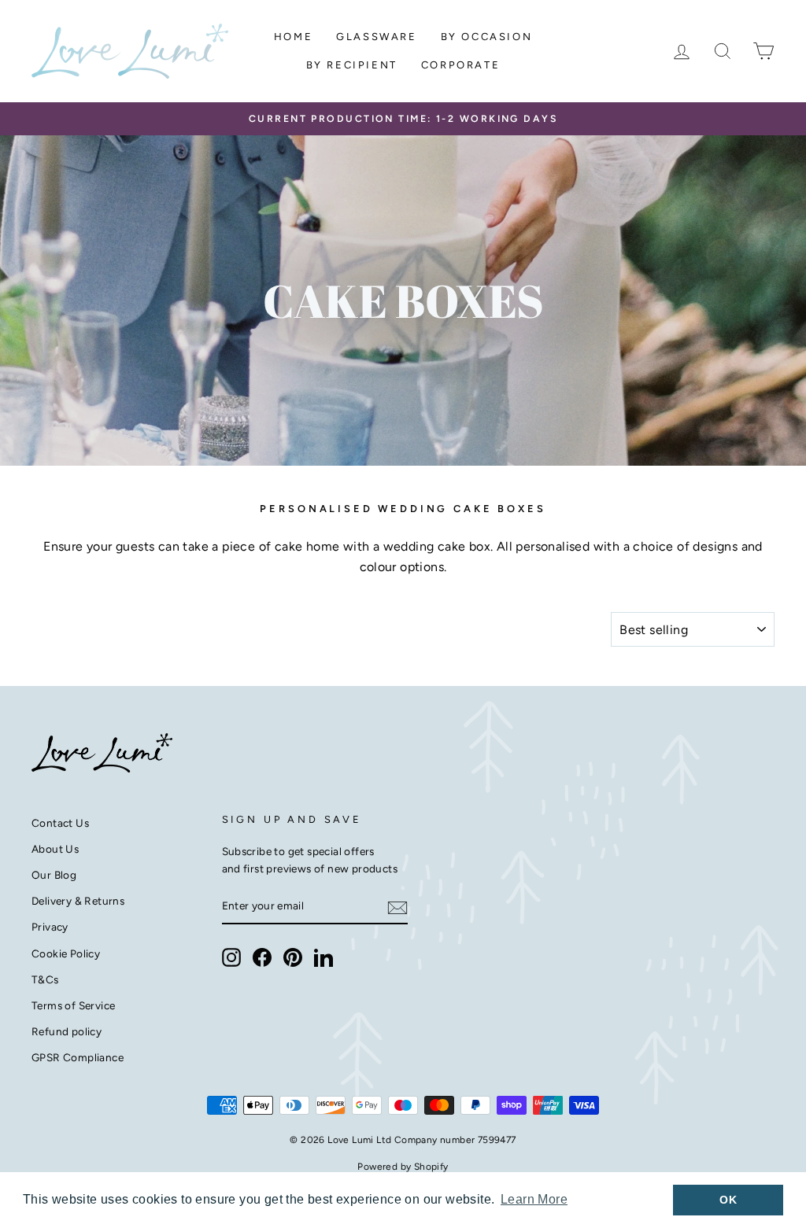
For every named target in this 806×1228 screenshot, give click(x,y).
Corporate (460, 65)
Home (293, 36)
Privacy (49, 926)
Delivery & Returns (77, 900)
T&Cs (45, 979)
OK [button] (728, 1199)
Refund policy (66, 1031)
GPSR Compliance (77, 1057)
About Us (55, 849)
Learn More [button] (534, 1199)
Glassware (376, 36)
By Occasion (487, 36)
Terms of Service (73, 1005)
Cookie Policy (65, 953)
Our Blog (53, 874)
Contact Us (60, 823)
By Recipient (351, 65)
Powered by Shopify (402, 1166)
